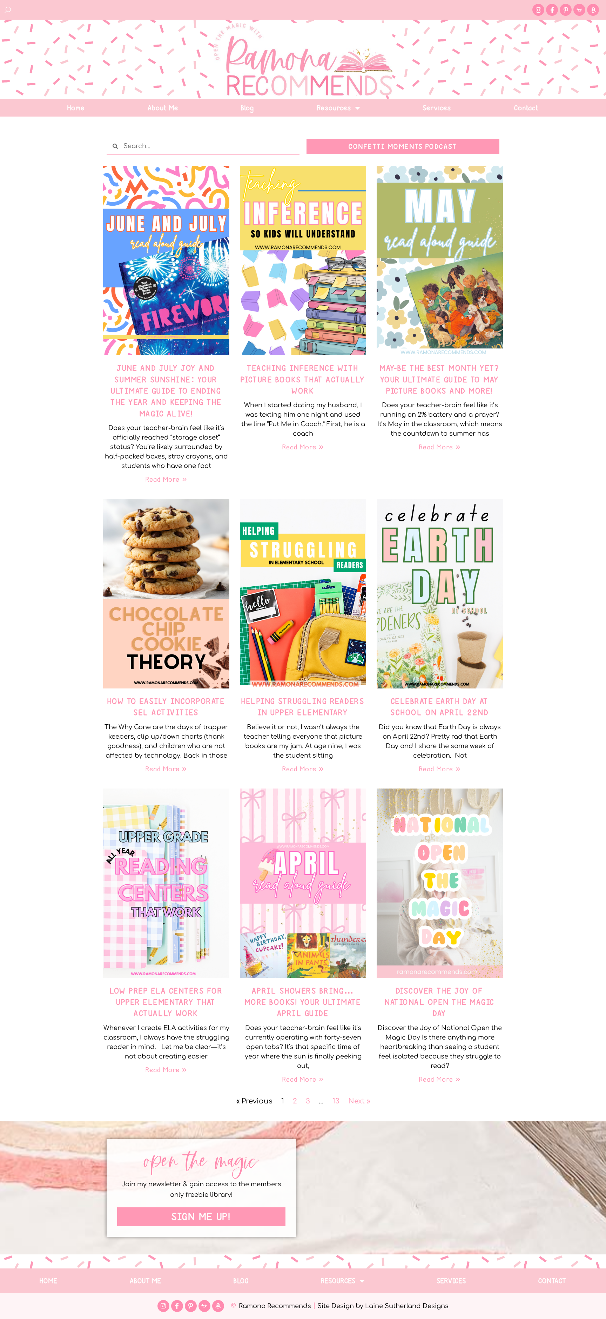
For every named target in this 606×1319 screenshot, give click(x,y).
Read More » (166, 479)
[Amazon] (593, 10)
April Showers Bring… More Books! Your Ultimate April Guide (303, 1002)
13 (335, 1101)
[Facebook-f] (552, 10)
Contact (526, 108)
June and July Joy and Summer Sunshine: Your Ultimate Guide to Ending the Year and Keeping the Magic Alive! (166, 390)
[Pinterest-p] (566, 10)
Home (76, 108)
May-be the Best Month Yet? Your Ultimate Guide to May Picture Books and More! (440, 379)
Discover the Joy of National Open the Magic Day (440, 1002)
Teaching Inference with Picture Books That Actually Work (303, 379)
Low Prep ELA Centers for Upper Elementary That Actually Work (166, 1002)
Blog (247, 108)
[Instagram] (538, 10)
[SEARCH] (8, 10)
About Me (163, 108)
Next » (359, 1101)
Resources (334, 108)
